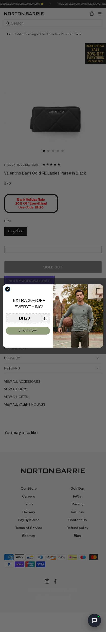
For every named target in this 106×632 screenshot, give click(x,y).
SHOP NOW (27, 330)
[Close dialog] (7, 289)
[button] (28, 318)
